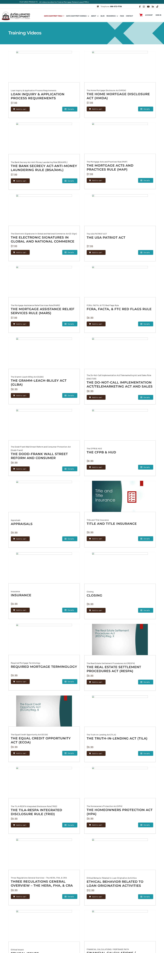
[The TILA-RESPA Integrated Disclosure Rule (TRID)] (44, 782)
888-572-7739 (116, 6)
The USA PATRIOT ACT (106, 237)
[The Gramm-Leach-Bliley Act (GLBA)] (44, 353)
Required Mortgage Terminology (44, 667)
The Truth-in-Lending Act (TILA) (117, 738)
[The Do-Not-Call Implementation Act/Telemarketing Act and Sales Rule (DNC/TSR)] (120, 353)
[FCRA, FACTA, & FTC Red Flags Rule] (120, 281)
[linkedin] (153, 7)
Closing (94, 595)
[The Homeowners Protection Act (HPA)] (120, 782)
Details (71, 109)
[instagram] (144, 7)
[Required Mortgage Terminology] (44, 639)
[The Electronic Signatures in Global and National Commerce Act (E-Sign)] (44, 210)
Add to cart (21, 109)
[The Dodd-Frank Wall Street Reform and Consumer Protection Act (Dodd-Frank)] (44, 424)
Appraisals (22, 524)
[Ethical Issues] (44, 926)
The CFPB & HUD (101, 452)
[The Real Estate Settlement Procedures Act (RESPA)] (120, 639)
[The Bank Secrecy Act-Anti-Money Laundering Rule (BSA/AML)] (44, 138)
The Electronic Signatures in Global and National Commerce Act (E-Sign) (42, 241)
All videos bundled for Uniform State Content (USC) (59, 2)
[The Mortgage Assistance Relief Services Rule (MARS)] (44, 281)
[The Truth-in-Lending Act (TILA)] (120, 711)
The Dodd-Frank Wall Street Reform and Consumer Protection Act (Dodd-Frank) (40, 458)
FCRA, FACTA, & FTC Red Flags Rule (119, 309)
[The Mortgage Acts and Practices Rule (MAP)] (120, 138)
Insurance (21, 595)
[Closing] (120, 568)
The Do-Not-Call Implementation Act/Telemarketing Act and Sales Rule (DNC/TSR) (120, 386)
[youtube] (148, 7)
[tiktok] (157, 7)
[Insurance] (44, 567)
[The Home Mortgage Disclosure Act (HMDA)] (120, 66)
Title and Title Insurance (112, 524)
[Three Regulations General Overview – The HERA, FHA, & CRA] (44, 854)
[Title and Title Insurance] (120, 496)
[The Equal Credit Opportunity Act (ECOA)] (44, 711)
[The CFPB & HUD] (120, 424)
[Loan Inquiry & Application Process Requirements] (44, 66)
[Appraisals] (44, 496)
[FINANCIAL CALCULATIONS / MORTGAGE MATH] (120, 925)
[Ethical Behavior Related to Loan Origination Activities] (120, 854)
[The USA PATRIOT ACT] (120, 210)
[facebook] (140, 7)
